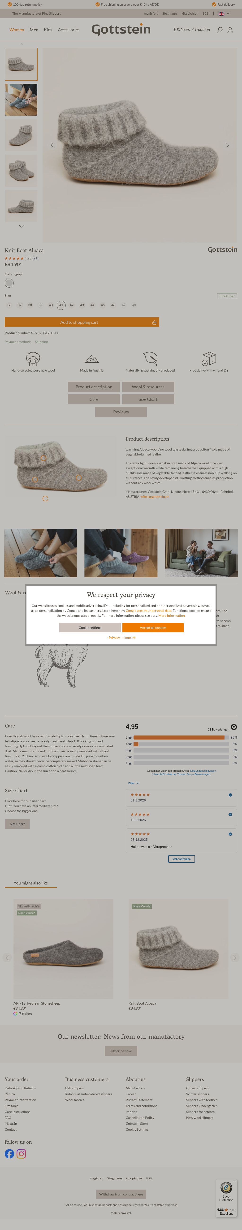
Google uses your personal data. (149, 611)
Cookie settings (90, 628)
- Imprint (128, 637)
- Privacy (114, 637)
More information (171, 615)
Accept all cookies (153, 628)
